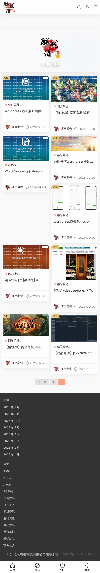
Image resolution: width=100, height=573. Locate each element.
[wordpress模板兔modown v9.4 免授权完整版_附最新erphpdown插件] (74, 198)
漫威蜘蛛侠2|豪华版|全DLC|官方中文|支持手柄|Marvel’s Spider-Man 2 (25, 280)
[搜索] (79, 6)
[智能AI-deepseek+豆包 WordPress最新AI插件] (74, 262)
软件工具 (13, 104)
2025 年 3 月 (11, 441)
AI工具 (7, 478)
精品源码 (62, 155)
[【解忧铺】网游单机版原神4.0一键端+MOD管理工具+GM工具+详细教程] (74, 89)
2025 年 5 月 (11, 427)
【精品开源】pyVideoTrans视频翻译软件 (74, 353)
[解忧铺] (9, 7)
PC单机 (13, 273)
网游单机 (62, 106)
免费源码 (9, 498)
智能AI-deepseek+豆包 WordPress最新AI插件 (74, 290)
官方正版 (9, 505)
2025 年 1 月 (11, 454)
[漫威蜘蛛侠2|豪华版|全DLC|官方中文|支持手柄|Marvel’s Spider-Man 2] (26, 257)
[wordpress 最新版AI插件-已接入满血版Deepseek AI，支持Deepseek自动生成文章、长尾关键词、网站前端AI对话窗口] (26, 88)
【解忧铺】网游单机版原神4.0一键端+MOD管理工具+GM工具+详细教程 (73, 113)
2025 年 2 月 (11, 447)
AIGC (6, 471)
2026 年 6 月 (11, 414)
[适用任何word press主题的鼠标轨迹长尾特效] (74, 143)
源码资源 (9, 518)
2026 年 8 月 (11, 407)
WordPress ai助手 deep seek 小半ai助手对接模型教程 (25, 171)
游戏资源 (9, 511)
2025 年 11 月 (12, 420)
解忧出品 (9, 538)
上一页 (42, 382)
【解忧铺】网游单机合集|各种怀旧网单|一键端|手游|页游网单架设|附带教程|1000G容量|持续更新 (25, 347)
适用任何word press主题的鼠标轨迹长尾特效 (73, 161)
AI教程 (12, 165)
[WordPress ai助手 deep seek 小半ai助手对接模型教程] (26, 148)
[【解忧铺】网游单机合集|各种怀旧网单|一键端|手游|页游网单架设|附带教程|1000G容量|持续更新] (26, 325)
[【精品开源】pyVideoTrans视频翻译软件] (74, 328)
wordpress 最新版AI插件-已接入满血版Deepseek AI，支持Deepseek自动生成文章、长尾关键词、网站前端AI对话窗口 (25, 111)
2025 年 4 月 (11, 434)
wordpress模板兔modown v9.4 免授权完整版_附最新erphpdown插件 (74, 221)
